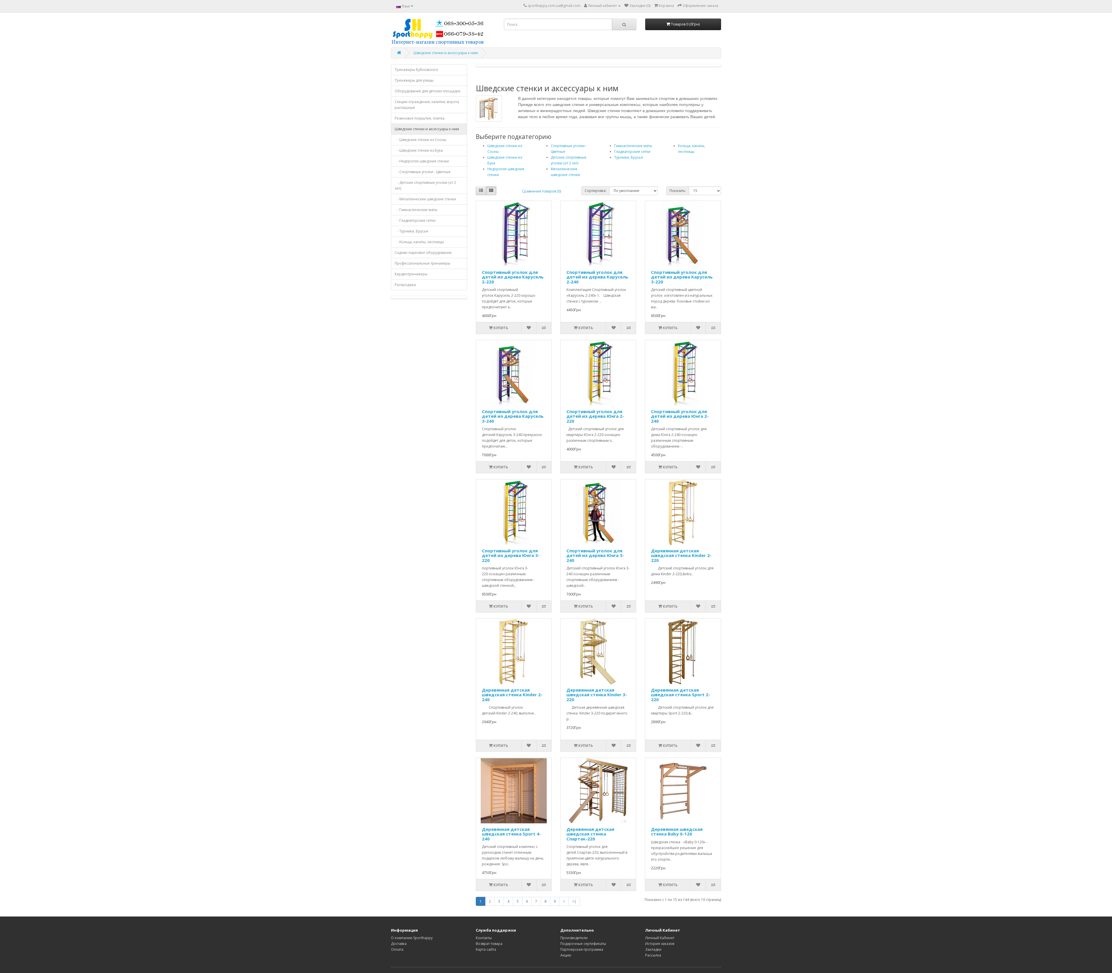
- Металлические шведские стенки (425, 199)
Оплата (397, 949)
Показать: (678, 190)
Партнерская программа (581, 949)
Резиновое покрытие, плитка (420, 118)
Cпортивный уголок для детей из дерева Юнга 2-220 (595, 416)
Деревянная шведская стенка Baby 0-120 (677, 831)
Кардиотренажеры (411, 274)
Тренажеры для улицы (414, 80)
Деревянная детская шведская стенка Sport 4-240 (511, 834)
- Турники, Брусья (411, 231)
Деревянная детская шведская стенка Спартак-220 (590, 834)
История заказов (659, 943)
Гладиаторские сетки (632, 151)
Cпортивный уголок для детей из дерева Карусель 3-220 (682, 277)
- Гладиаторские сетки (415, 220)
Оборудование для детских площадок (427, 91)
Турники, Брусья (628, 157)
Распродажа (405, 284)
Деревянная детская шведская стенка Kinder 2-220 (681, 555)
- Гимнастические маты (416, 209)
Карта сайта (486, 949)
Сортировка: (595, 190)
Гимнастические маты (633, 145)
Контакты (484, 937)
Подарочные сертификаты (583, 943)
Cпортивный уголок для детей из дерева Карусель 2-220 (513, 277)
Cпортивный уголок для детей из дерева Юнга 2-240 (680, 416)
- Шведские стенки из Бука (419, 150)
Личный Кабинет (659, 937)
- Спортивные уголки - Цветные (423, 171)
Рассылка (653, 955)
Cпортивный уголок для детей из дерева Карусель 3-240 (513, 416)
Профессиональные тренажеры (422, 263)
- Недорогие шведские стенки (422, 161)
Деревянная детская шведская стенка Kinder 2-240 (512, 694)
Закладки (653, 949)
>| (574, 901)
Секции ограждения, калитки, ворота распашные (427, 104)
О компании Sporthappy (412, 937)
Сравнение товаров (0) (541, 191)
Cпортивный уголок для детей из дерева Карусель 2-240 (597, 277)
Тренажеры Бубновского (416, 69)
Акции (565, 955)
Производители (574, 937)
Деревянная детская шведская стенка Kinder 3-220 (596, 694)
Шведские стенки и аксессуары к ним (446, 52)
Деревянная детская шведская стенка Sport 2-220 (680, 694)
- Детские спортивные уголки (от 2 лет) (425, 185)
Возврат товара (489, 943)
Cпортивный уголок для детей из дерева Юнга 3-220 (510, 555)
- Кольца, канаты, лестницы (419, 241)
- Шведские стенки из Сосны (420, 139)
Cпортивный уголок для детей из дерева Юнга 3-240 (595, 555)
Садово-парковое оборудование (423, 252)
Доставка (399, 943)
